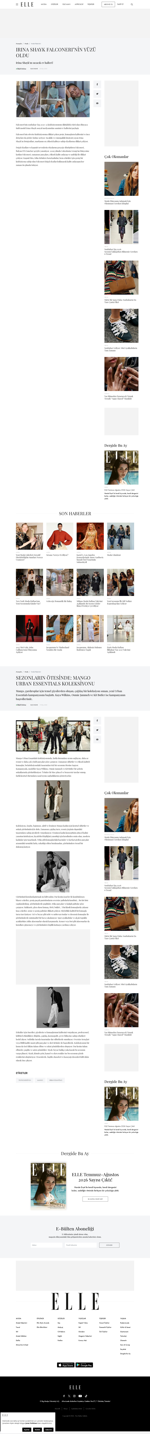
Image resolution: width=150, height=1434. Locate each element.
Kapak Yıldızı (83, 1323)
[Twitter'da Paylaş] (97, 94)
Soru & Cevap (125, 1345)
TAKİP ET (120, 4)
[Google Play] (84, 1364)
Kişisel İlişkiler (104, 1323)
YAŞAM (123, 1318)
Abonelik (57, 1409)
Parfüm (60, 1340)
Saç (59, 1323)
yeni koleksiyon (25, 1080)
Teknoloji (123, 1336)
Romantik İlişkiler (105, 1327)
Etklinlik (40, 1318)
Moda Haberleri (36, 44)
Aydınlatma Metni (76, 1409)
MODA (44, 4)
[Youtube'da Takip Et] (80, 1396)
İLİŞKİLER (91, 4)
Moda (26, 44)
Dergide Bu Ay (125, 1353)
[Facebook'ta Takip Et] (64, 1396)
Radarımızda (124, 1323)
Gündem (82, 1331)
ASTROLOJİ (79, 4)
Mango (40, 1080)
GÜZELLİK (54, 4)
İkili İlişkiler (103, 1331)
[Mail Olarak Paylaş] (97, 103)
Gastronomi (124, 1331)
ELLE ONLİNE (34, 69)
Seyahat (123, 1349)
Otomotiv (123, 1340)
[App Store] (66, 1364)
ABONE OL (108, 4)
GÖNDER (109, 1245)
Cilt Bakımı (61, 1331)
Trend (18, 1327)
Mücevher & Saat (22, 1345)
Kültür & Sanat (125, 1327)
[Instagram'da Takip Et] (74, 1396)
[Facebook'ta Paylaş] (97, 84)
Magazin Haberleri (85, 1336)
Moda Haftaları (21, 1336)
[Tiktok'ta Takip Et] (86, 1396)
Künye (66, 1409)
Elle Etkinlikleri (42, 1327)
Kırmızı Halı (83, 1340)
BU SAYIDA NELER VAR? (95, 1199)
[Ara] (132, 4)
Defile (18, 1340)
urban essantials (55, 1080)
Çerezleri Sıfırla (90, 1409)
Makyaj (60, 1327)
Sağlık (60, 1336)
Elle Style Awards (43, 1323)
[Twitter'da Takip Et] (69, 1396)
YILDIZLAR (82, 1318)
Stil (17, 1331)
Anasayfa (19, 44)
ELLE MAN (66, 4)
